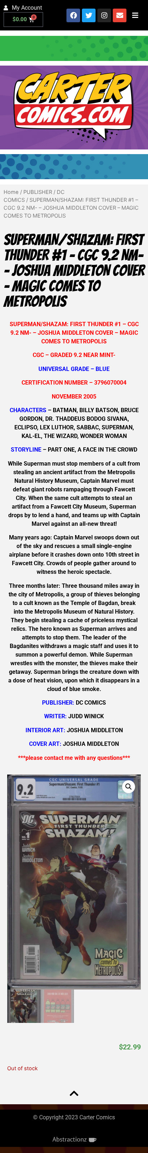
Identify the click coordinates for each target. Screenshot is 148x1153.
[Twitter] (89, 15)
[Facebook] (73, 15)
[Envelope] (119, 15)
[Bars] (135, 15)
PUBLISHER (37, 192)
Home (11, 192)
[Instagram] (104, 15)
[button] (128, 786)
